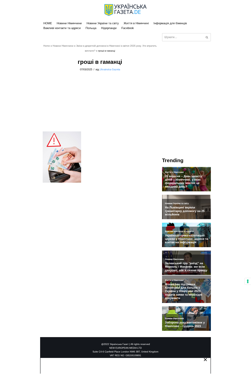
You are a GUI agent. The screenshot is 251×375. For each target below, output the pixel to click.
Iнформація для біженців (170, 23)
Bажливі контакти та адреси (62, 28)
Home (46, 45)
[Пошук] (207, 37)
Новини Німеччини (69, 23)
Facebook (127, 28)
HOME (47, 23)
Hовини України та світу (103, 23)
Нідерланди (109, 28)
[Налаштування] (248, 281)
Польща (91, 28)
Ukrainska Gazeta (110, 69)
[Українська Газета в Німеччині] (125, 9)
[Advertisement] (100, 106)
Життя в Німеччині (136, 23)
